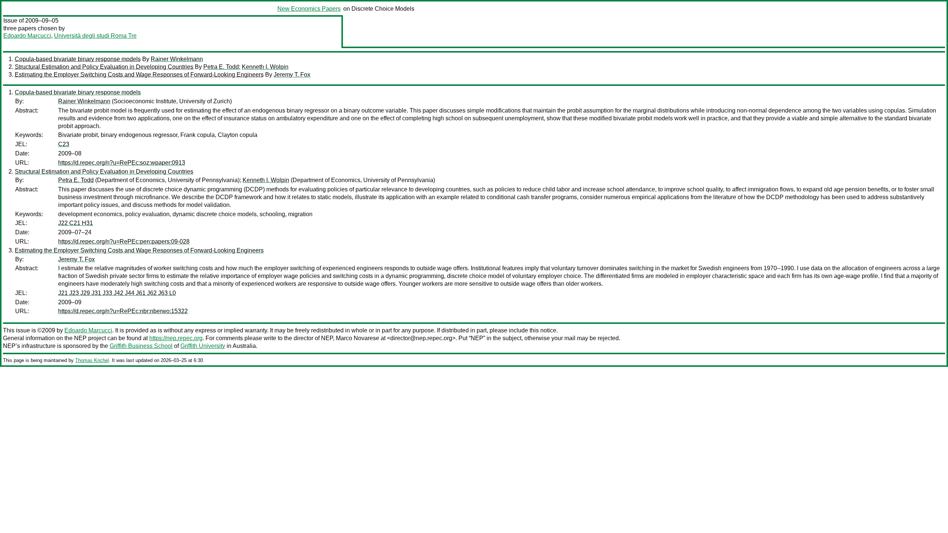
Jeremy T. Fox (292, 74)
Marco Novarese (357, 338)
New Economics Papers (309, 9)
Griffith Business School (141, 346)
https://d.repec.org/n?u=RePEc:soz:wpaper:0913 (121, 163)
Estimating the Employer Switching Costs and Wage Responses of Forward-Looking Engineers (139, 74)
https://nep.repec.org (176, 338)
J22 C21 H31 (75, 223)
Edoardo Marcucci (27, 36)
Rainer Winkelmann (177, 59)
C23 (63, 144)
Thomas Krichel (92, 360)
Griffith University (202, 346)
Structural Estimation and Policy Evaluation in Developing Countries (104, 67)
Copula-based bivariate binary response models (78, 59)
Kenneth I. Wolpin (265, 67)
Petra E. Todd (221, 67)
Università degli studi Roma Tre (95, 36)
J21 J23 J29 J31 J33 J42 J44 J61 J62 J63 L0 (117, 293)
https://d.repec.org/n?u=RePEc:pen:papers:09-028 (124, 241)
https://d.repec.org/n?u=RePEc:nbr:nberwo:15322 (123, 311)
